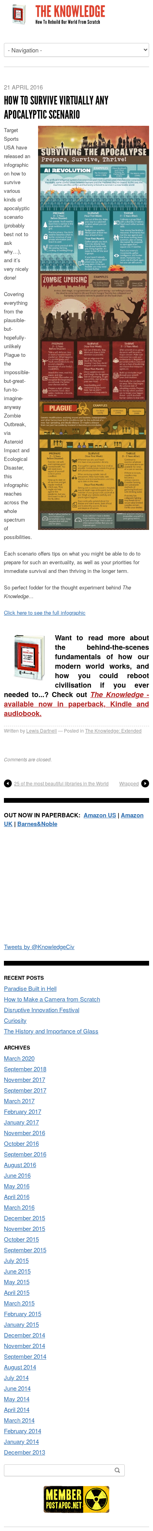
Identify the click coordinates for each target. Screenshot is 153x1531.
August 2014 (20, 1367)
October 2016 (21, 1143)
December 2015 (24, 1218)
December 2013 (24, 1452)
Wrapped (129, 783)
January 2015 (21, 1324)
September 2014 (25, 1356)
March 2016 (19, 1207)
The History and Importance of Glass (51, 1031)
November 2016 (24, 1132)
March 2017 (19, 1101)
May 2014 (16, 1399)
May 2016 (16, 1186)
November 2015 (24, 1228)
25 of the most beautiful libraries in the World (61, 783)
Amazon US (100, 815)
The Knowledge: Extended (113, 730)
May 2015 (16, 1281)
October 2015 (21, 1239)
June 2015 (17, 1271)
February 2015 (22, 1313)
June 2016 (17, 1175)
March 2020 (19, 1058)
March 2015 (19, 1303)
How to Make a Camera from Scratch (52, 999)
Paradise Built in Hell (30, 988)
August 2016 (20, 1164)
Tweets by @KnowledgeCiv (39, 946)
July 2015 (16, 1260)
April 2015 (16, 1292)
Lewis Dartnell (41, 730)
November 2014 (24, 1345)
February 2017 (22, 1111)
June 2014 (17, 1388)
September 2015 (25, 1250)
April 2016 (16, 1196)
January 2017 (21, 1122)
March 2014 (19, 1420)
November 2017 (24, 1079)
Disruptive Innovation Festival (41, 1009)
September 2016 (25, 1154)
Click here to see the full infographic (45, 612)
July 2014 (16, 1377)
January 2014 (21, 1441)
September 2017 (25, 1090)
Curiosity (15, 1020)
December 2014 (24, 1335)
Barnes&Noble (37, 823)
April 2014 (16, 1409)
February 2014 (22, 1431)
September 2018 (25, 1069)
